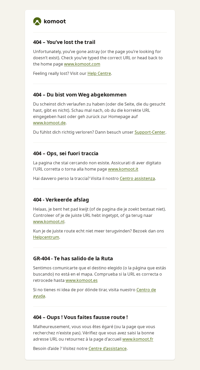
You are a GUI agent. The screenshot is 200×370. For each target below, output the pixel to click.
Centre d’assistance (108, 348)
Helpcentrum (46, 237)
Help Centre (99, 73)
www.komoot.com (82, 64)
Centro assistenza (137, 178)
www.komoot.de (49, 123)
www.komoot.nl (48, 221)
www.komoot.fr (137, 339)
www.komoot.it (123, 169)
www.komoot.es (82, 280)
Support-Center (150, 132)
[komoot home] (49, 21)
